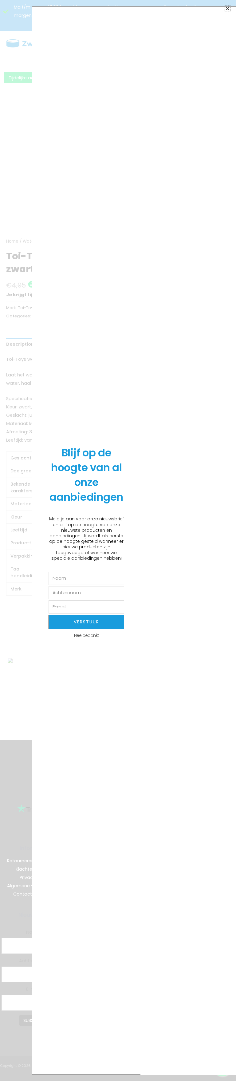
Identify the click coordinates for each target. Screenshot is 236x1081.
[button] (227, 8)
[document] (118, 540)
